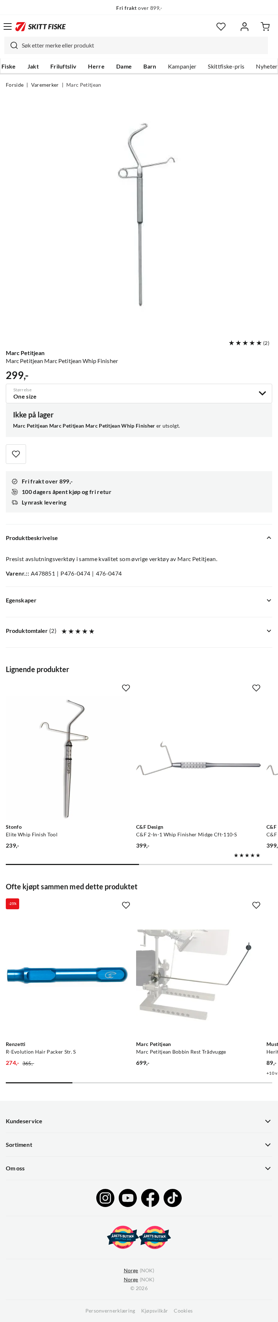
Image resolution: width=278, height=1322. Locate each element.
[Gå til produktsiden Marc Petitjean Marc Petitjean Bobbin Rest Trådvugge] (198, 975)
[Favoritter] (220, 26)
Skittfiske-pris (226, 66)
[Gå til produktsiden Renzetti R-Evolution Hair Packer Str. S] (68, 975)
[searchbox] (143, 45)
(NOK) (139, 1270)
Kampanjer (182, 66)
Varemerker (45, 85)
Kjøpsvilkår (154, 1311)
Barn (149, 66)
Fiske (8, 66)
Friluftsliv (63, 66)
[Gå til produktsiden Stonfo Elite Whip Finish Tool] (68, 758)
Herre (96, 66)
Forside (15, 85)
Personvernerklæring (110, 1311)
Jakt (33, 66)
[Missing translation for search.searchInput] (11, 45)
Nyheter (266, 66)
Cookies (183, 1311)
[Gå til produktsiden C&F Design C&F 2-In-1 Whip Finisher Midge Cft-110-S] (198, 758)
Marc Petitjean (83, 85)
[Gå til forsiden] (40, 26)
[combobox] (136, 45)
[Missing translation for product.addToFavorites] (16, 454)
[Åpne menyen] (7, 26)
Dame (124, 66)
